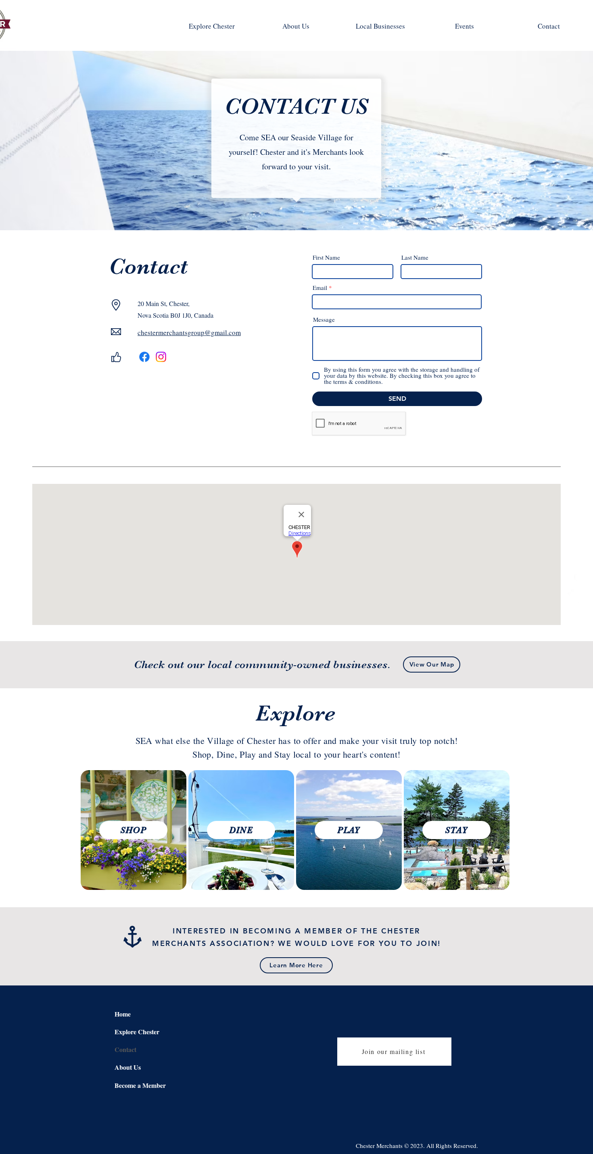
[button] (431, 664)
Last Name (414, 257)
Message (324, 320)
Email (320, 288)
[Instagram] (574, 595)
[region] (133, 830)
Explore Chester (137, 1031)
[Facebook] (574, 578)
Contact (125, 1049)
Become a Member (140, 1085)
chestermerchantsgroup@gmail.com (189, 332)
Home (123, 1014)
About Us (128, 1067)
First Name (326, 257)
